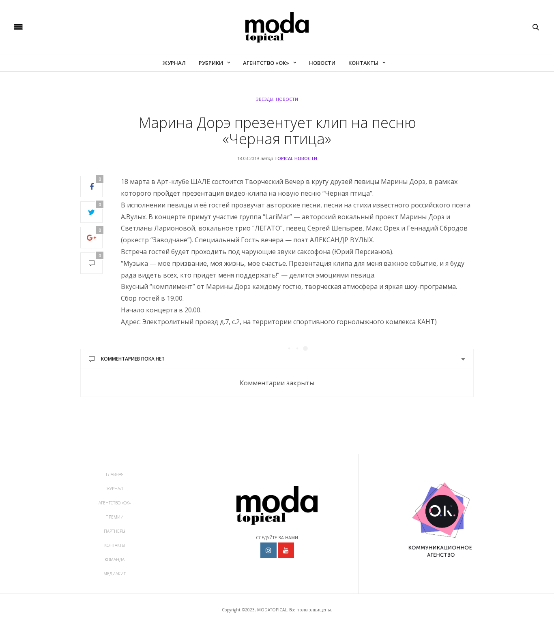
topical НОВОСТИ (295, 158)
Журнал (174, 62)
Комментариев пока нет (133, 358)
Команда (115, 559)
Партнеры (114, 531)
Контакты (363, 62)
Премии (114, 517)
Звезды (264, 99)
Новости (322, 62)
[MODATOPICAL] (277, 27)
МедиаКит (114, 574)
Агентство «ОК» (266, 62)
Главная (115, 474)
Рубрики (211, 62)
